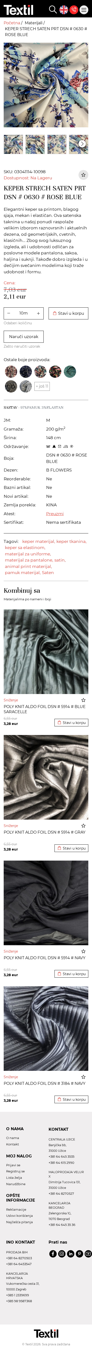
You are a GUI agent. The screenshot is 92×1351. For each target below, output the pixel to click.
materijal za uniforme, (28, 553)
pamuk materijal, (23, 572)
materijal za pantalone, (29, 560)
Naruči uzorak (23, 336)
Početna (12, 23)
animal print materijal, (28, 566)
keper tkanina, (71, 541)
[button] (82, 143)
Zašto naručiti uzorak (22, 346)
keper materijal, (38, 541)
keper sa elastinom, (25, 547)
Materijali (34, 23)
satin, (60, 560)
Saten (48, 572)
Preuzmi (55, 513)
